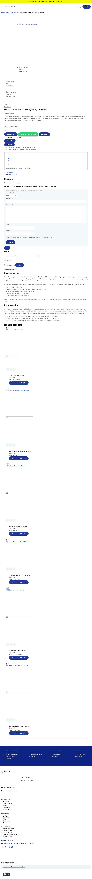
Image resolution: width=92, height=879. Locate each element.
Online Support (57, 751)
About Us (6, 801)
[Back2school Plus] (12, 7)
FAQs (4, 819)
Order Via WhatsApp (29, 134)
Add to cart (11, 134)
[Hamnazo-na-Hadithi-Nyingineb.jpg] (43, 72)
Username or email (10, 256)
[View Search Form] (76, 7)
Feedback (6, 817)
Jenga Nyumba (8, 830)
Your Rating (10, 193)
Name (8, 224)
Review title (9, 198)
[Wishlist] (7, 369)
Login (19, 265)
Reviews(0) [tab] (9, 172)
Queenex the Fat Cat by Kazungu (19, 726)
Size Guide (6, 821)
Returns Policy (34, 751)
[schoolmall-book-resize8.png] (43, 44)
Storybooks (7, 107)
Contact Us (6, 809)
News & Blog (7, 807)
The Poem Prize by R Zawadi (18, 526)
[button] (28, 134)
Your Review (10, 204)
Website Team (7, 836)
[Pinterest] (12, 794)
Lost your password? (10, 269)
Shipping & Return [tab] (11, 174)
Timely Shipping (11, 751)
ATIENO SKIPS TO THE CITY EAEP (20, 575)
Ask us (10, 141)
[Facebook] (2, 794)
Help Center (7, 815)
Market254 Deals (8, 828)
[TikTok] (12, 847)
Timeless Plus (7, 832)
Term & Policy (7, 803)
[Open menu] (2, 7)
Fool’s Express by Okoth (16, 376)
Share (10, 144)
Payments (6, 823)
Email (8, 230)
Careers (5, 805)
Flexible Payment (81, 751)
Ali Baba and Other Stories (17, 650)
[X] (6, 794)
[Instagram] (9, 794)
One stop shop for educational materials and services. (46, 1)
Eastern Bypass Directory (11, 834)
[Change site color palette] (6, 874)
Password (7, 260)
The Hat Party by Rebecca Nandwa (20, 451)
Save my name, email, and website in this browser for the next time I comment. (30, 237)
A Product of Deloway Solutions (14, 867)
